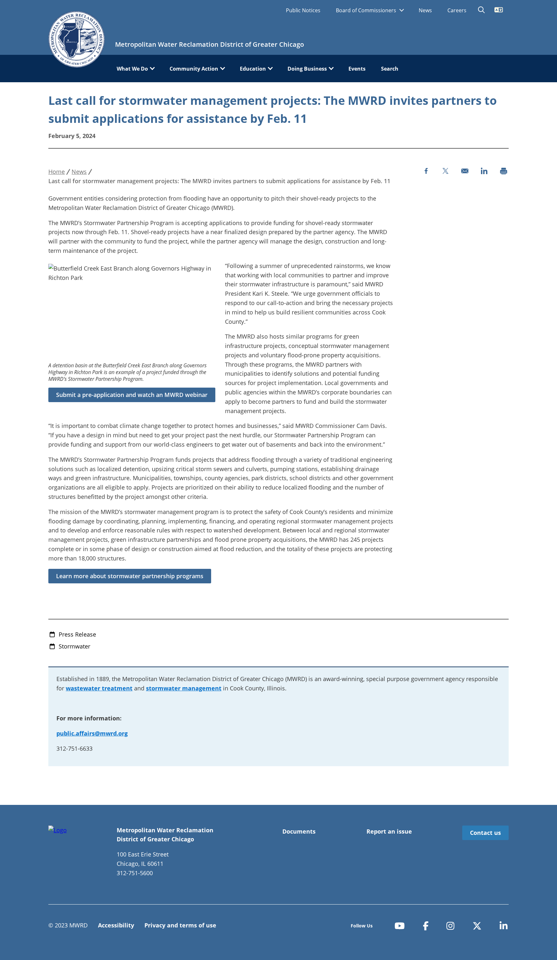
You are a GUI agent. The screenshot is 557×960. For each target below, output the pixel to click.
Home (56, 171)
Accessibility (116, 925)
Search (389, 69)
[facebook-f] (426, 926)
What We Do (132, 69)
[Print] (503, 171)
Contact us (485, 832)
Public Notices (303, 10)
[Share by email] (465, 171)
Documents (299, 831)
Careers (456, 10)
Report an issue (389, 831)
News (425, 10)
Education (253, 69)
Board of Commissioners (366, 10)
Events (357, 69)
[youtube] (399, 926)
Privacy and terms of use (180, 925)
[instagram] (450, 926)
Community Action (194, 69)
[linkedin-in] (503, 926)
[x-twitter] (477, 926)
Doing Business (307, 69)
